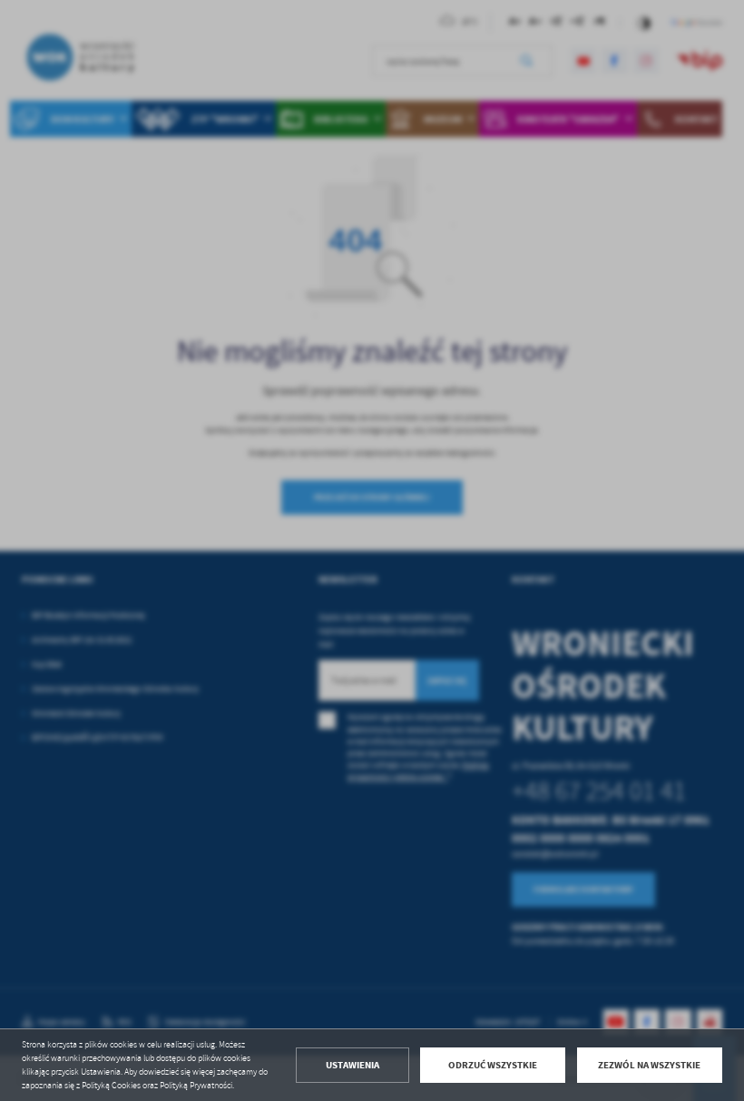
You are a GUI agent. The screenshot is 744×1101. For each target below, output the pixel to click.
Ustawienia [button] (352, 1065)
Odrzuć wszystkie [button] (492, 1065)
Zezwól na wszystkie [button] (649, 1065)
